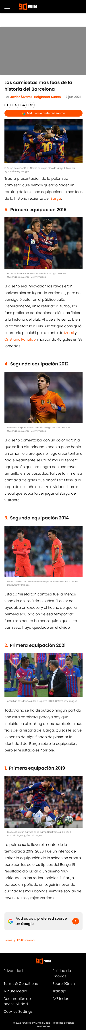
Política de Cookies (61, 973)
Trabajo (59, 991)
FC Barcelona (26, 940)
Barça (55, 198)
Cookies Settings (18, 1011)
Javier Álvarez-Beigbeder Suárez (36, 97)
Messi (69, 332)
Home (8, 940)
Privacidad (13, 970)
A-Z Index (60, 998)
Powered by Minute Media (36, 1022)
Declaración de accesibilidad (17, 1001)
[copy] (32, 105)
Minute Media (15, 991)
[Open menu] (7, 6)
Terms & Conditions (21, 983)
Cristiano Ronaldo (20, 339)
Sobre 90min (63, 983)
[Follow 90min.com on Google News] (75, 921)
